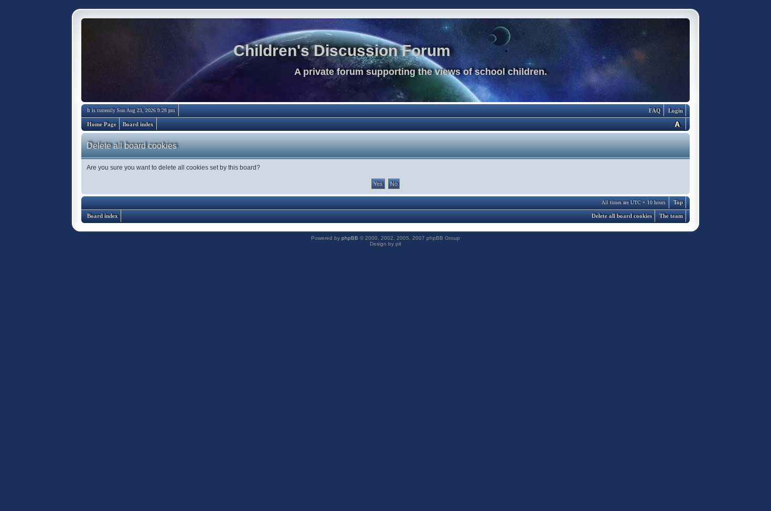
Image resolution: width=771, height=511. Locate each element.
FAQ (655, 110)
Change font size (677, 124)
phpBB (349, 238)
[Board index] (385, 63)
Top (678, 202)
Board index (138, 124)
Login (675, 110)
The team (671, 216)
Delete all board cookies (622, 216)
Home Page (101, 124)
